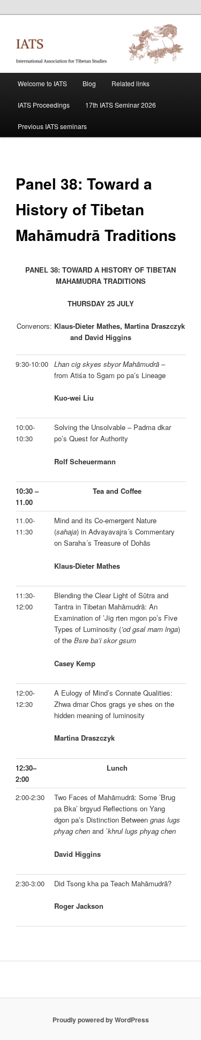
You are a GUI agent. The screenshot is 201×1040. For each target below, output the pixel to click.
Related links (130, 83)
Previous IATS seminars (52, 126)
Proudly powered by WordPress (101, 1019)
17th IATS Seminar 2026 (120, 104)
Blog (89, 83)
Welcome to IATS (42, 83)
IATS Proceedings (44, 104)
